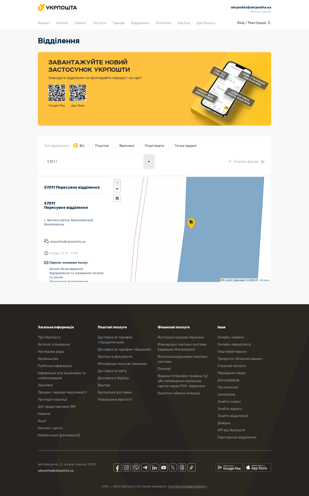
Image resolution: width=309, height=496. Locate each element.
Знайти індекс (229, 402)
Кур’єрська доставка (115, 392)
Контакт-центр (50, 428)
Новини (44, 414)
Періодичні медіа (232, 373)
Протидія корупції (52, 399)
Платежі (164, 369)
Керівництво (48, 359)
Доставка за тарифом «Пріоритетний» (115, 339)
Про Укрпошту (49, 337)
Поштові (102, 145)
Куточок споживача (54, 344)
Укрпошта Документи (115, 357)
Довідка (224, 423)
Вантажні (126, 145)
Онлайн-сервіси (231, 337)
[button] (191, 223)
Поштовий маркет (232, 352)
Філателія (163, 23)
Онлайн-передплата (234, 344)
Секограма (226, 394)
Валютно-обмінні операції (179, 393)
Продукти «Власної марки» (240, 359)
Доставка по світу (112, 371)
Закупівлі (45, 385)
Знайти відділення (233, 416)
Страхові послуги (232, 366)
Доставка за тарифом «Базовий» (124, 349)
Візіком (264, 280)
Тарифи (118, 23)
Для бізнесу (206, 23)
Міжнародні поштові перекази (122, 364)
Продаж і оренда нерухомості (62, 392)
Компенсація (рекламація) (59, 435)
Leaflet (228, 280)
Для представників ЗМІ (56, 407)
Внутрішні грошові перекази (181, 337)
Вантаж (104, 385)
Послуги (99, 23)
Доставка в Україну (113, 378)
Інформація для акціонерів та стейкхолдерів (62, 375)
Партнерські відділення (237, 437)
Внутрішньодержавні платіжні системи (182, 359)
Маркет (44, 23)
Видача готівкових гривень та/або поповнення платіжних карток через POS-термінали (183, 381)
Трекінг (80, 23)
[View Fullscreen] (117, 198)
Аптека (62, 23)
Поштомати (154, 145)
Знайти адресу (230, 409)
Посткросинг (228, 387)
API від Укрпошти (231, 430)
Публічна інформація (55, 366)
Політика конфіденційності (187, 486)
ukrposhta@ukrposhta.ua (67, 241)
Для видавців (228, 380)
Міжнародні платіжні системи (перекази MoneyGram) (182, 346)
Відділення (140, 23)
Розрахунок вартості (115, 399)
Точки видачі (185, 145)
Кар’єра (184, 23)
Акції (42, 421)
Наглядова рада (51, 352)
